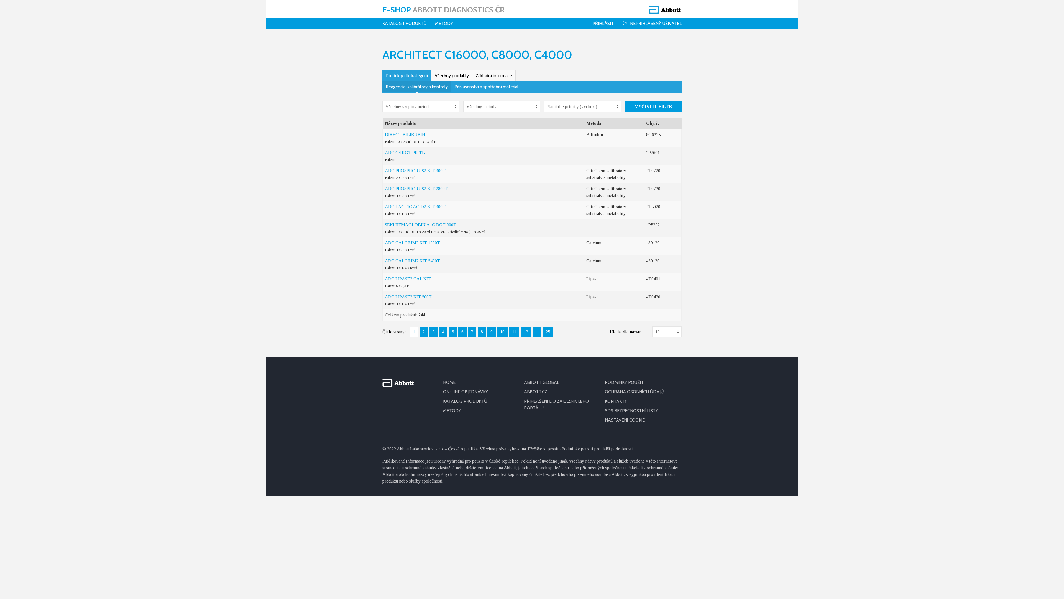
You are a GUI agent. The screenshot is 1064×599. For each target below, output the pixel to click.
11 (514, 331)
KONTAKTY (616, 401)
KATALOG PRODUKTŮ (465, 401)
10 (502, 331)
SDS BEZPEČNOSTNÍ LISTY (631, 410)
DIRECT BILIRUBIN (405, 134)
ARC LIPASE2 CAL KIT (408, 278)
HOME (449, 382)
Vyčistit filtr (653, 106)
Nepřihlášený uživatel (656, 23)
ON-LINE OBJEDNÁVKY (465, 391)
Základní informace (494, 75)
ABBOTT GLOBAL (541, 382)
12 (526, 331)
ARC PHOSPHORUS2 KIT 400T (415, 170)
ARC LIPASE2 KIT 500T (408, 297)
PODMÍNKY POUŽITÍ (625, 382)
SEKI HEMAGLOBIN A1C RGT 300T (420, 224)
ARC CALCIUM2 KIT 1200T (412, 242)
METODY (452, 410)
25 (548, 331)
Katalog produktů (404, 23)
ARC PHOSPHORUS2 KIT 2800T (416, 188)
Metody (444, 23)
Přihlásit (603, 23)
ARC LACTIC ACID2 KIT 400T (415, 206)
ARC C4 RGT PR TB (405, 152)
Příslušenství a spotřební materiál (486, 86)
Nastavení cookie (625, 420)
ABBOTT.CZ (535, 391)
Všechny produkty (452, 75)
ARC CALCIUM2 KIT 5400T (412, 260)
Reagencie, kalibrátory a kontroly (417, 86)
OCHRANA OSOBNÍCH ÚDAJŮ (634, 391)
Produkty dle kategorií (407, 75)
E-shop (443, 10)
